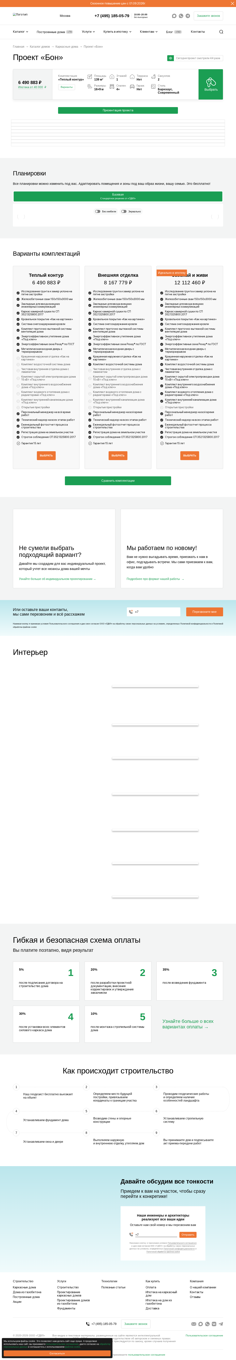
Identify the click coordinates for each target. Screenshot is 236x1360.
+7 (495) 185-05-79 (112, 16)
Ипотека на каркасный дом (161, 1293)
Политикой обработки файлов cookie (163, 1252)
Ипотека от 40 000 (30, 87)
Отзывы (195, 1297)
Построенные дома (54, 32)
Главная (18, 46)
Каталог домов (40, 46)
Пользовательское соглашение (204, 1335)
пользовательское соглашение (146, 1354)
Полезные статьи (113, 1287)
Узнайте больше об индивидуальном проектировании (55, 578)
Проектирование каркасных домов (69, 1293)
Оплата (151, 1287)
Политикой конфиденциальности (195, 624)
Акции (17, 1302)
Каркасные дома (66, 46)
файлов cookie (72, 1347)
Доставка (152, 1308)
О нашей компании (203, 1287)
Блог (173, 32)
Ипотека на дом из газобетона (159, 1302)
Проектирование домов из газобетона (73, 1302)
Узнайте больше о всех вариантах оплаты (188, 1024)
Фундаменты (66, 1308)
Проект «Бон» (93, 46)
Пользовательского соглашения (64, 624)
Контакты (198, 31)
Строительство (68, 1287)
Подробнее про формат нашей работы (153, 578)
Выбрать (211, 89)
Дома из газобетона (27, 1292)
